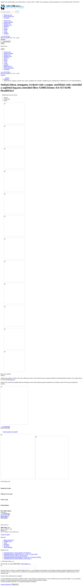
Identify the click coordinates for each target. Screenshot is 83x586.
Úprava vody (7, 20)
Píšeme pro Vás (8, 15)
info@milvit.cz (11, 379)
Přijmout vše (15, 584)
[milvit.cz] (12, 9)
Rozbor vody (7, 23)
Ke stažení (6, 18)
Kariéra (6, 29)
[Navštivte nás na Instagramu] (1, 522)
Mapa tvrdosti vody (9, 16)
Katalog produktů (8, 22)
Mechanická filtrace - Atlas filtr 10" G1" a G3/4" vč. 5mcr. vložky (21, 554)
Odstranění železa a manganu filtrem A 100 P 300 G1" (18, 558)
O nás (5, 30)
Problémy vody (8, 25)
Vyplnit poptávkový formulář (10, 431)
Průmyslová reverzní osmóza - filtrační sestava (16, 555)
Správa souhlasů (8, 547)
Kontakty (6, 33)
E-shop (6, 32)
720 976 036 (5, 36)
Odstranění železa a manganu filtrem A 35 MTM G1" (17, 552)
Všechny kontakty (5, 534)
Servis (5, 28)
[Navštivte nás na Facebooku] (1, 520)
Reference (6, 26)
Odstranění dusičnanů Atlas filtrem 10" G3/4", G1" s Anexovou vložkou (22, 557)
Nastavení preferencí (6, 584)
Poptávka (3, 39)
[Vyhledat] (17, 11)
